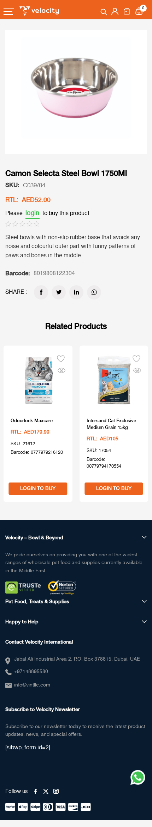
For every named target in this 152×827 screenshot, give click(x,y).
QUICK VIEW (61, 369)
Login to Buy (37, 488)
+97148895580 (31, 672)
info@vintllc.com (32, 685)
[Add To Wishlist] (60, 358)
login (32, 213)
